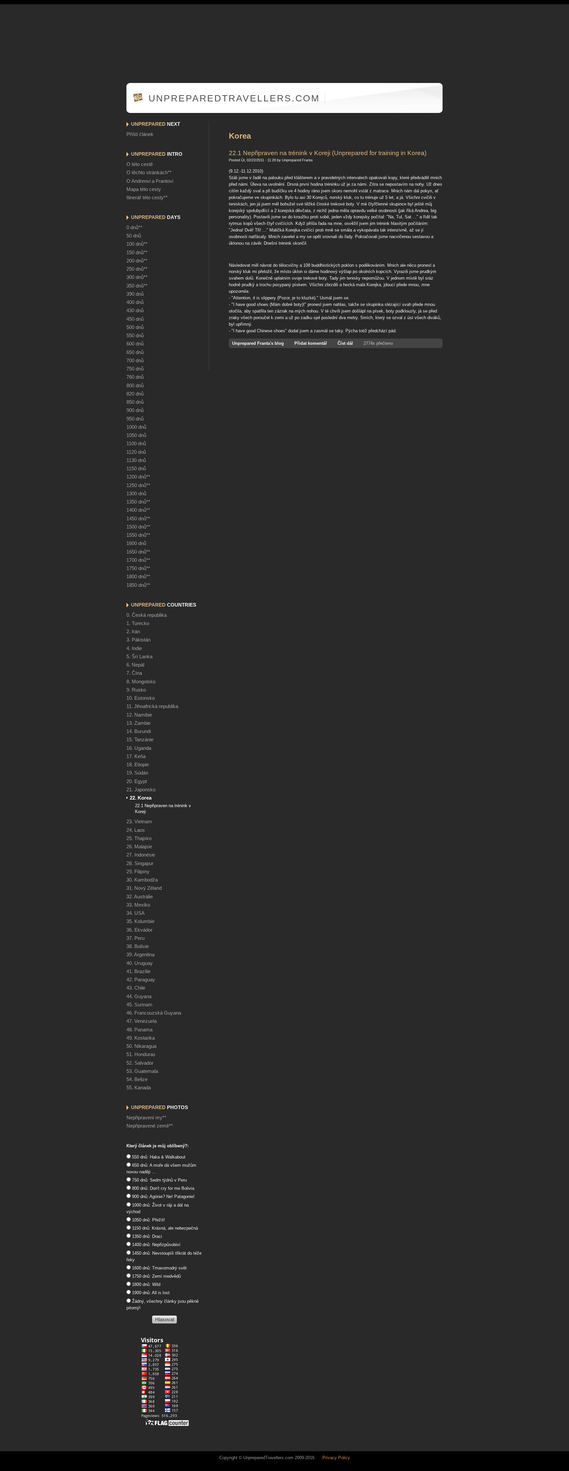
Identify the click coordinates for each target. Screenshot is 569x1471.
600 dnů (135, 343)
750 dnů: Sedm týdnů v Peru (159, 1180)
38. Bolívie (137, 946)
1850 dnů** (138, 585)
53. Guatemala (142, 1071)
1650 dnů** (138, 552)
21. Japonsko (140, 789)
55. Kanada (138, 1087)
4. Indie (134, 648)
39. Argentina (140, 954)
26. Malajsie (139, 846)
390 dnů (135, 294)
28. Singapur (139, 863)
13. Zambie (138, 723)
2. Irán (133, 631)
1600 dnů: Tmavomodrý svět (159, 1268)
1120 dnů (136, 452)
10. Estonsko (140, 698)
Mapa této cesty (143, 189)
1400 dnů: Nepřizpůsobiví (155, 1244)
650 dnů (135, 352)
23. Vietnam (139, 821)
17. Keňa (136, 756)
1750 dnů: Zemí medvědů (156, 1276)
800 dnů (135, 385)
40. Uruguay (139, 963)
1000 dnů (136, 427)
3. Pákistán (138, 639)
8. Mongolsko (140, 681)
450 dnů (135, 319)
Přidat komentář (310, 343)
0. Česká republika (146, 615)
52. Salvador (139, 1063)
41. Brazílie (138, 971)
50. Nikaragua (141, 1046)
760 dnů (135, 377)
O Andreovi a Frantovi (149, 181)
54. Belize (137, 1079)
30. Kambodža (142, 880)
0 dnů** (134, 227)
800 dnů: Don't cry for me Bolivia (162, 1188)
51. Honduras (140, 1054)
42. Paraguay (140, 979)
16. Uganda (138, 748)
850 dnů (135, 402)
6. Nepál (135, 664)
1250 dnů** (138, 485)
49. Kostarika (140, 1038)
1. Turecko (137, 623)
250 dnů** (137, 269)
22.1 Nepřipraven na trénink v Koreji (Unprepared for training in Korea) (327, 153)
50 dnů (133, 235)
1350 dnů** (138, 501)
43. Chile (135, 988)
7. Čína (134, 673)
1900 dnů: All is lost (150, 1292)
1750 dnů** (138, 568)
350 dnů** (137, 285)
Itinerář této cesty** (147, 197)
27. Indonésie (140, 855)
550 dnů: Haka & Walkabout (158, 1157)
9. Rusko (136, 690)
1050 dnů (136, 435)
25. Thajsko (138, 838)
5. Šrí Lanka (139, 656)
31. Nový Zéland (144, 888)
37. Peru (135, 938)
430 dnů (135, 310)
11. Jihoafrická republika (152, 706)
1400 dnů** (138, 510)
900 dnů (135, 410)
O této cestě (139, 164)
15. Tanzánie (139, 739)
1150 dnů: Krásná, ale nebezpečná (164, 1228)
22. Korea (140, 798)
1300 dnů (136, 493)
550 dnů (135, 335)
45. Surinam (139, 1004)
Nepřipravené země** (149, 1126)
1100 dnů (136, 443)
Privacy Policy (336, 1457)
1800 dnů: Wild (145, 1284)
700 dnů (135, 360)
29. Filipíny (137, 871)
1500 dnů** (138, 527)
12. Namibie (139, 715)
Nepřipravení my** (146, 1117)
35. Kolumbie (140, 921)
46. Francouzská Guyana (153, 1013)
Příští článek (139, 134)
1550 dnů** (138, 535)
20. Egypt (136, 781)
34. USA (135, 913)
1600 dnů (136, 543)
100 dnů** (137, 244)
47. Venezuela (141, 1021)
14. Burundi (138, 731)
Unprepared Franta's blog (258, 343)
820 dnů (135, 393)
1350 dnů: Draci (146, 1236)
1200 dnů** (138, 476)
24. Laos (135, 830)
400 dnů (135, 302)
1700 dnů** (138, 560)
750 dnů (135, 368)
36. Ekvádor (139, 930)
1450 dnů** (138, 518)
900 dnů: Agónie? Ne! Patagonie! (163, 1196)
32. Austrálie (139, 896)
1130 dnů (136, 460)
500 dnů (135, 327)
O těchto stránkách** (149, 172)
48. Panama (139, 1029)
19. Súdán (137, 773)
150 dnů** (137, 252)
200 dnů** (137, 260)
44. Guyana (138, 996)
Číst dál (345, 343)
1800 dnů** (138, 576)
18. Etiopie (137, 764)
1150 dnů (136, 468)
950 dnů (135, 419)
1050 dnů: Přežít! (148, 1219)
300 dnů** (137, 277)
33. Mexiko (138, 905)
